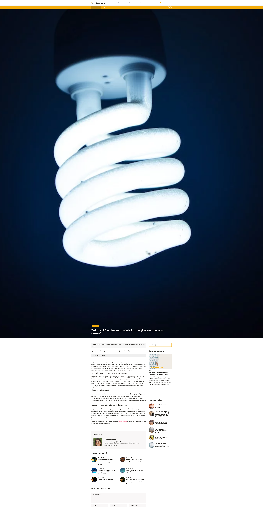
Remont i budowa (122, 2)
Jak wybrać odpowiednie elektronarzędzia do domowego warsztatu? (162, 422)
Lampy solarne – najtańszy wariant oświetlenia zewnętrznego (106, 481)
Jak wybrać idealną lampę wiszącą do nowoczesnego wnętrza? (162, 445)
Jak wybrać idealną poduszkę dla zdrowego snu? (116, 7)
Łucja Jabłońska (98, 351)
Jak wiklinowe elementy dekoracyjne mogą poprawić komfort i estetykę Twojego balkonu (159, 374)
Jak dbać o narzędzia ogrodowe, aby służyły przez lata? (161, 437)
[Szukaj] (150, 344)
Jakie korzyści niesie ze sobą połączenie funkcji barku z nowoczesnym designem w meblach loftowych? (162, 414)
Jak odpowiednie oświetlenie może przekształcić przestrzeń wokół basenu (107, 472)
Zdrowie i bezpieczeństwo (136, 2)
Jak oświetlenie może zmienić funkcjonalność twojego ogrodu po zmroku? (135, 481)
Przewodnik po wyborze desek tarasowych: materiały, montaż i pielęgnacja (162, 430)
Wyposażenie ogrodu (166, 2)
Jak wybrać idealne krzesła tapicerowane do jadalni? (162, 406)
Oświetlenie (95, 326)
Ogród (156, 2)
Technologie (149, 2)
